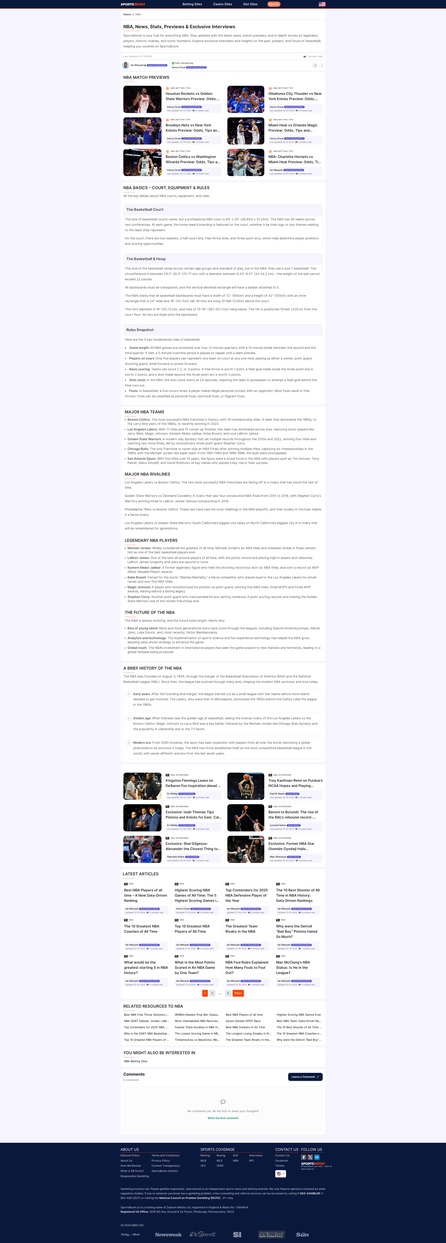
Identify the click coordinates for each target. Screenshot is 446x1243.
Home (127, 14)
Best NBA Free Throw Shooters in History (147, 1014)
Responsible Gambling (135, 1176)
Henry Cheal (178, 67)
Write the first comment (223, 1118)
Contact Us (282, 1155)
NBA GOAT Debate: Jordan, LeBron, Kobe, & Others (147, 1021)
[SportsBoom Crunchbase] (317, 1157)
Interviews (256, 1155)
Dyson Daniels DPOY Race (243, 1021)
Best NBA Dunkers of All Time (245, 1027)
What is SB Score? (132, 1171)
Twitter (279, 1166)
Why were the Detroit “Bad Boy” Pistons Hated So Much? (300, 1039)
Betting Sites (192, 4)
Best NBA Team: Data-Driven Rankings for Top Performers (300, 1021)
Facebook (281, 1160)
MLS (219, 1160)
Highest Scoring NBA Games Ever (299, 1014)
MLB (203, 1160)
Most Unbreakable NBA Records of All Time (198, 1021)
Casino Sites (222, 4)
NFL (251, 1160)
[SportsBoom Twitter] (310, 1157)
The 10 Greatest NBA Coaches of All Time (300, 1033)
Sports (274, 4)
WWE (220, 1166)
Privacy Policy (161, 1160)
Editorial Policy (130, 1155)
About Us (126, 1160)
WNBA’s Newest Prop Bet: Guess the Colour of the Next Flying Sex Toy (198, 1014)
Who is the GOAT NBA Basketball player (147, 1033)
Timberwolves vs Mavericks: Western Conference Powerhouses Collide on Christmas (198, 1039)
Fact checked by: (184, 63)
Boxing (221, 1155)
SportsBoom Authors (165, 1171)
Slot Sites (250, 4)
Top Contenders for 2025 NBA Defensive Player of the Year (147, 1027)
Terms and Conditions (165, 1155)
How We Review (131, 1166)
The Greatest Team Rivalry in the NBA (249, 1039)
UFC (203, 1166)
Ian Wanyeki (137, 65)
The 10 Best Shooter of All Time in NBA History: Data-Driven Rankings (300, 1027)
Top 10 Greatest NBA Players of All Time (147, 1039)
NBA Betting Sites (135, 1061)
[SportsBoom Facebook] (303, 1157)
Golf (235, 1155)
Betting (205, 1155)
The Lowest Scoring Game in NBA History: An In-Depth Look (198, 1033)
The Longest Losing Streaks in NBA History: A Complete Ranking (249, 1033)
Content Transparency (166, 1166)
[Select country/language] (280, 1173)
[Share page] (315, 65)
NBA (236, 1160)
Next (238, 993)
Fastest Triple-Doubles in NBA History (198, 1027)
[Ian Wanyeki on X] (145, 65)
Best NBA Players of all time (244, 1014)
